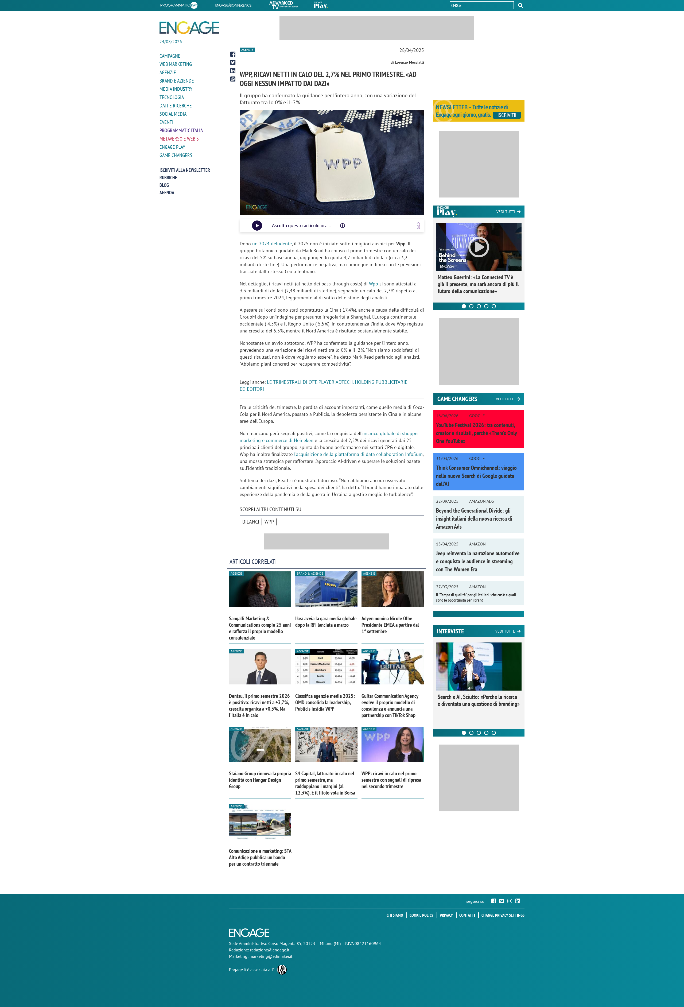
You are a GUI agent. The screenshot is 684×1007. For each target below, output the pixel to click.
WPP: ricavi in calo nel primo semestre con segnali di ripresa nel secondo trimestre (391, 779)
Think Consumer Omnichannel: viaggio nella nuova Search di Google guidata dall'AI (476, 475)
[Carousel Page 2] (471, 306)
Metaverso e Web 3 (179, 138)
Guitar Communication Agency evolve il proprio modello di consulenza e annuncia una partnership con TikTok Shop (390, 705)
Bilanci (250, 522)
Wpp (373, 284)
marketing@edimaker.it (271, 956)
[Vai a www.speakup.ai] (418, 225)
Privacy (446, 915)
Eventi (166, 122)
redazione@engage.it (269, 949)
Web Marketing (176, 64)
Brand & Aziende (310, 573)
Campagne (170, 55)
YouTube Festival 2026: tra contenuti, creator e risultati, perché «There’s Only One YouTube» (476, 433)
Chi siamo (395, 915)
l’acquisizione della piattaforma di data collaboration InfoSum (358, 454)
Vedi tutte (505, 631)
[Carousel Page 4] (486, 306)
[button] (520, 5)
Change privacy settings (502, 915)
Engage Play (172, 147)
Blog (164, 185)
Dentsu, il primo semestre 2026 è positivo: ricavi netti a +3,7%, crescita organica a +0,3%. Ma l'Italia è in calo (259, 705)
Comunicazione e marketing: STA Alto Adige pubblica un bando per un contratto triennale (260, 857)
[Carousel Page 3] (479, 306)
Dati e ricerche (176, 105)
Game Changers (176, 155)
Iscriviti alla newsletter (185, 170)
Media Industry (176, 89)
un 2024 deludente (272, 244)
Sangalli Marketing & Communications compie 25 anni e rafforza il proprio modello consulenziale (260, 628)
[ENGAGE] (189, 27)
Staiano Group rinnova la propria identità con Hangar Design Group (260, 779)
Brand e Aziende (177, 80)
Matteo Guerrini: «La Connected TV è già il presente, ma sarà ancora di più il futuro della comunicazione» (478, 284)
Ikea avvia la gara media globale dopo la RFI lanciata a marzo (326, 621)
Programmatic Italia (181, 130)
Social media (173, 113)
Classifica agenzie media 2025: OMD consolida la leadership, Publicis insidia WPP (325, 702)
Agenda (167, 192)
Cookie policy (421, 915)
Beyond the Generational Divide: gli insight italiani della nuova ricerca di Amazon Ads (474, 518)
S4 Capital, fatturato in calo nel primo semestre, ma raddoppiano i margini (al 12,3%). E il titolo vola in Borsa (325, 783)
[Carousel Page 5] (494, 306)
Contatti (467, 915)
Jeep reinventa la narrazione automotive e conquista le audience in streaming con (477, 561)
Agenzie (168, 72)
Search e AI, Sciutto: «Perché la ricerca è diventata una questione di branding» (479, 700)
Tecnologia (172, 97)
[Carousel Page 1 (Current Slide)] (464, 306)
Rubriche (168, 178)
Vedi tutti (505, 211)
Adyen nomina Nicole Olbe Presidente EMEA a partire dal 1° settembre (390, 624)
